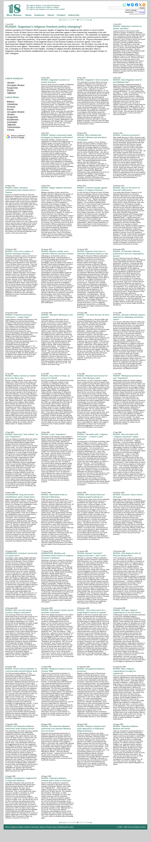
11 (83, 20)
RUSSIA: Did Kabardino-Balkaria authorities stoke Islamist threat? (19, 727)
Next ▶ (89, 20)
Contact (61, 15)
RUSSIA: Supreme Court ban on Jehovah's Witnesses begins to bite (92, 252)
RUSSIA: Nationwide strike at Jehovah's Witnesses (54, 495)
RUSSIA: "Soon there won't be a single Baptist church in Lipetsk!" (92, 611)
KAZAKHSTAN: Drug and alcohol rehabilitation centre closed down (20, 495)
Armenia (11, 107)
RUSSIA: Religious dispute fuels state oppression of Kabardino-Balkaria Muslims (91, 728)
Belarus (10, 101)
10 (81, 20)
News (28, 15)
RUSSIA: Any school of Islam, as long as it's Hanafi (55, 377)
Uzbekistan (12, 104)
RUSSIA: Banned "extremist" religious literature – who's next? (91, 554)
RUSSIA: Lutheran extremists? (126, 135)
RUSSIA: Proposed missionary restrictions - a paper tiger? (18, 316)
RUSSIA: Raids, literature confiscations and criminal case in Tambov (20, 190)
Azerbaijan (12, 122)
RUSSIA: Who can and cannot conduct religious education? (18, 611)
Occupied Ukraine (15, 85)
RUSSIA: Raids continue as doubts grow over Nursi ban (20, 377)
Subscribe (73, 15)
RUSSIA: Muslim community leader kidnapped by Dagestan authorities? (57, 136)
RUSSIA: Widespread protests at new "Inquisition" (127, 377)
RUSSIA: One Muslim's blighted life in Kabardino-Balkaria (20, 779)
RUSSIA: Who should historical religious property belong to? (91, 495)
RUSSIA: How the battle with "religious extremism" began (125, 435)
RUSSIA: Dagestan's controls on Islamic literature (55, 81)
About (50, 15)
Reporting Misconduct (66, 827)
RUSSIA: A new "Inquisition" (53, 434)
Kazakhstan (12, 119)
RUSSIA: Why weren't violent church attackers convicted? (57, 611)
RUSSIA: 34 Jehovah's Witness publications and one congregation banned (128, 253)
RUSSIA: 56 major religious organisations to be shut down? (127, 611)
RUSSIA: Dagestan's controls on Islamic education (127, 27)
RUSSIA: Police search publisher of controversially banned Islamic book (21, 670)
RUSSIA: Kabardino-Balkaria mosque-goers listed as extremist (56, 779)
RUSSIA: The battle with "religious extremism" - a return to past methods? (92, 436)
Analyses (39, 15)
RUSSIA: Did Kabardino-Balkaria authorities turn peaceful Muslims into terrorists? (56, 728)
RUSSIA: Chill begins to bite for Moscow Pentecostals (127, 554)
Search (42, 827)
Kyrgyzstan (12, 88)
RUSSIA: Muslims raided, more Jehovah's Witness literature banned (57, 252)
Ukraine (10, 82)
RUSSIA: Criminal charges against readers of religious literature (92, 189)
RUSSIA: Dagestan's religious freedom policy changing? (43, 26)
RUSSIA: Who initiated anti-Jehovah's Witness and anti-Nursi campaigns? (92, 137)
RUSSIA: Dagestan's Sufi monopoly (92, 80)
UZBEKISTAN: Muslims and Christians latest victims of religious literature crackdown (57, 555)
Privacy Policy (51, 827)
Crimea (10, 130)
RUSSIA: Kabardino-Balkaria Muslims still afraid (125, 727)
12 (85, 20)
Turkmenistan (13, 127)
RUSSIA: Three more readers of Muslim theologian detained (19, 252)
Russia (10, 90)
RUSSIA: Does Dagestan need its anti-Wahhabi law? (127, 81)
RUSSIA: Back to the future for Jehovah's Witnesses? (126, 189)
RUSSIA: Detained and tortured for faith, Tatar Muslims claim (92, 377)
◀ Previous (63, 20)
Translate (142, 12)
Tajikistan (11, 93)
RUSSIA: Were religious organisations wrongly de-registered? (124, 671)
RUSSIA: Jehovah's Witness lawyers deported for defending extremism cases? (129, 317)
